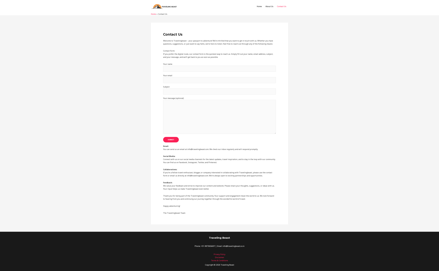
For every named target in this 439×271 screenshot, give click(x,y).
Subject (166, 87)
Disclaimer (219, 257)
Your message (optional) (173, 98)
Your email (167, 75)
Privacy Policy (219, 254)
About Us (269, 6)
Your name (167, 64)
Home (259, 6)
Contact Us (281, 6)
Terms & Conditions (219, 260)
